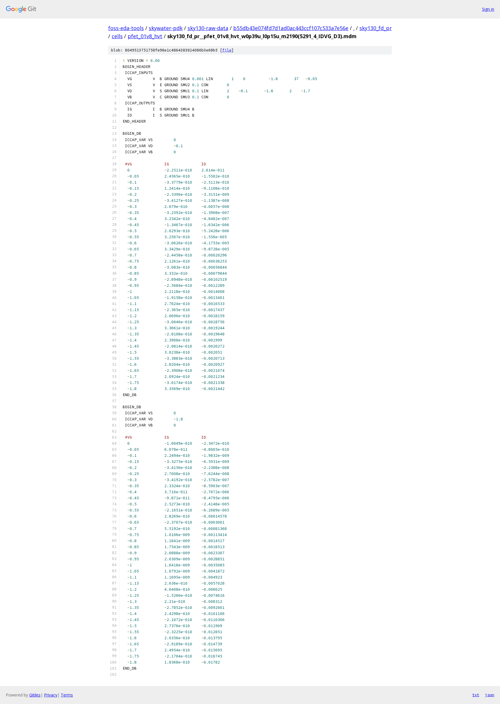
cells (117, 36)
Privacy (50, 695)
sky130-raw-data (208, 28)
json (489, 694)
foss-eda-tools (126, 28)
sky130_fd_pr (375, 28)
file (226, 50)
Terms (67, 695)
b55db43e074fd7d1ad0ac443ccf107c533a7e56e (290, 28)
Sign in (488, 9)
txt (475, 694)
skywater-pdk (166, 28)
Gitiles (35, 695)
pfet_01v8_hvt (145, 36)
